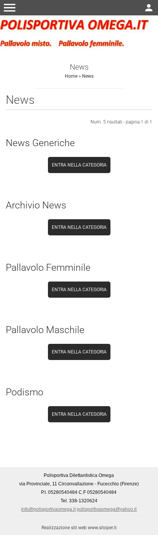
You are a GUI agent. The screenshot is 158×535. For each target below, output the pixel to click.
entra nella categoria (79, 165)
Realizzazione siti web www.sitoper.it (79, 527)
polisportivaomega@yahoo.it (107, 509)
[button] (9, 7)
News (88, 76)
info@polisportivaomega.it (48, 509)
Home (71, 76)
